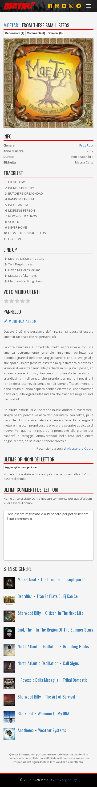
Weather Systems (52, 730)
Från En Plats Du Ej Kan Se (57, 596)
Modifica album (22, 321)
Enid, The (25, 630)
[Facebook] (50, 6)
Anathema (26, 730)
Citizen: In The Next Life (64, 613)
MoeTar (11, 25)
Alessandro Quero (80, 448)
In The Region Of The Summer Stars (64, 630)
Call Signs (71, 663)
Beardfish (25, 596)
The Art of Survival (60, 697)
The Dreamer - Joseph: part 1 (63, 579)
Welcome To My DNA (53, 713)
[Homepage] (19, 6)
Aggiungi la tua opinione (21, 467)
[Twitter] (64, 6)
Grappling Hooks (76, 646)
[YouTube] (57, 6)
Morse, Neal (27, 579)
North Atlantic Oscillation (38, 646)
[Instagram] (78, 6)
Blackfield (25, 713)
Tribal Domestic (75, 680)
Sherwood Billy (29, 613)
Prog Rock (86, 145)
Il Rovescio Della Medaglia (38, 680)
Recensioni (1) (14, 33)
